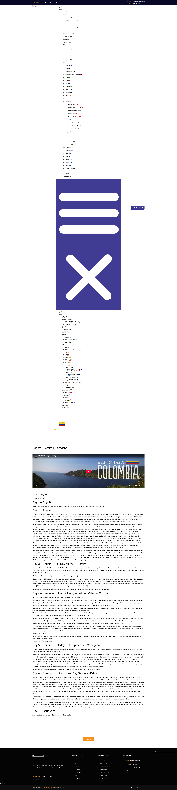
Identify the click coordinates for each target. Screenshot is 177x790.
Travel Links (66, 173)
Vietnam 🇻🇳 (68, 95)
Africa (64, 47)
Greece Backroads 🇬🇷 (73, 122)
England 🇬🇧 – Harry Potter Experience (75, 132)
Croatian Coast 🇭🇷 (72, 113)
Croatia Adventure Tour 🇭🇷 (74, 110)
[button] (88, 244)
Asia (64, 62)
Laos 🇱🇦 (68, 83)
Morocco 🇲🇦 (68, 56)
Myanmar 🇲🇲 (69, 86)
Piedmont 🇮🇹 (71, 141)
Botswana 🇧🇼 (69, 50)
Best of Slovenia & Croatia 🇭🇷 (75, 107)
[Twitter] (45, 2)
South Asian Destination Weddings (74, 24)
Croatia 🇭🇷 (68, 101)
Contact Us (62, 178)
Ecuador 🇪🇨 (68, 165)
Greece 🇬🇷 (68, 119)
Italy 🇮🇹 (67, 135)
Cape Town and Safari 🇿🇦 (72, 53)
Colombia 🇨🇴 (69, 162)
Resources (61, 170)
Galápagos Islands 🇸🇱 (71, 168)
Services (61, 9)
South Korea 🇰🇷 (69, 89)
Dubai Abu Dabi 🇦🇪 (70, 71)
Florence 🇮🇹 (71, 138)
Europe (64, 98)
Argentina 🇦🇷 (69, 159)
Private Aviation (67, 14)
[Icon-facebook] (42, 2)
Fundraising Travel (67, 36)
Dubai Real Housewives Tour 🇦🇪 (74, 74)
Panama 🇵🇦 (68, 153)
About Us (61, 7)
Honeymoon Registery (68, 33)
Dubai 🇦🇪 (68, 68)
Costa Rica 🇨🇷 (69, 150)
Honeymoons (66, 30)
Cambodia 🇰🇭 (69, 65)
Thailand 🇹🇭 (69, 92)
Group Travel (66, 39)
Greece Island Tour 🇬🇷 (73, 129)
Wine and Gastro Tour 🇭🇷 (74, 116)
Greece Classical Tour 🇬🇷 (74, 125)
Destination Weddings (68, 18)
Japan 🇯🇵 (68, 80)
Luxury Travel (66, 11)
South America (66, 156)
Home (60, 6)
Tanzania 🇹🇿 (69, 59)
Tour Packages (62, 44)
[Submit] (60, 779)
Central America (67, 147)
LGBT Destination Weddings (73, 21)
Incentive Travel (67, 42)
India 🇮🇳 (68, 77)
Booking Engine (67, 176)
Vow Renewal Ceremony (72, 27)
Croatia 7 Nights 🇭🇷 (73, 104)
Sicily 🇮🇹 (70, 144)
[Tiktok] (56, 2)
